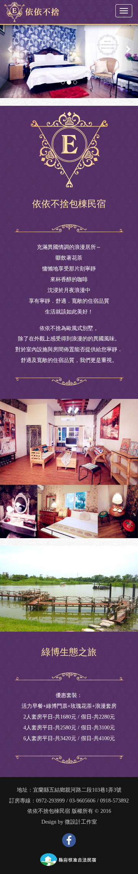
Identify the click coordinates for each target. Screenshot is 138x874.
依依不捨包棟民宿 (48, 811)
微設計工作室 (81, 822)
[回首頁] (29, 11)
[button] (10, 49)
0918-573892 (114, 801)
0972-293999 (50, 801)
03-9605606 (82, 801)
